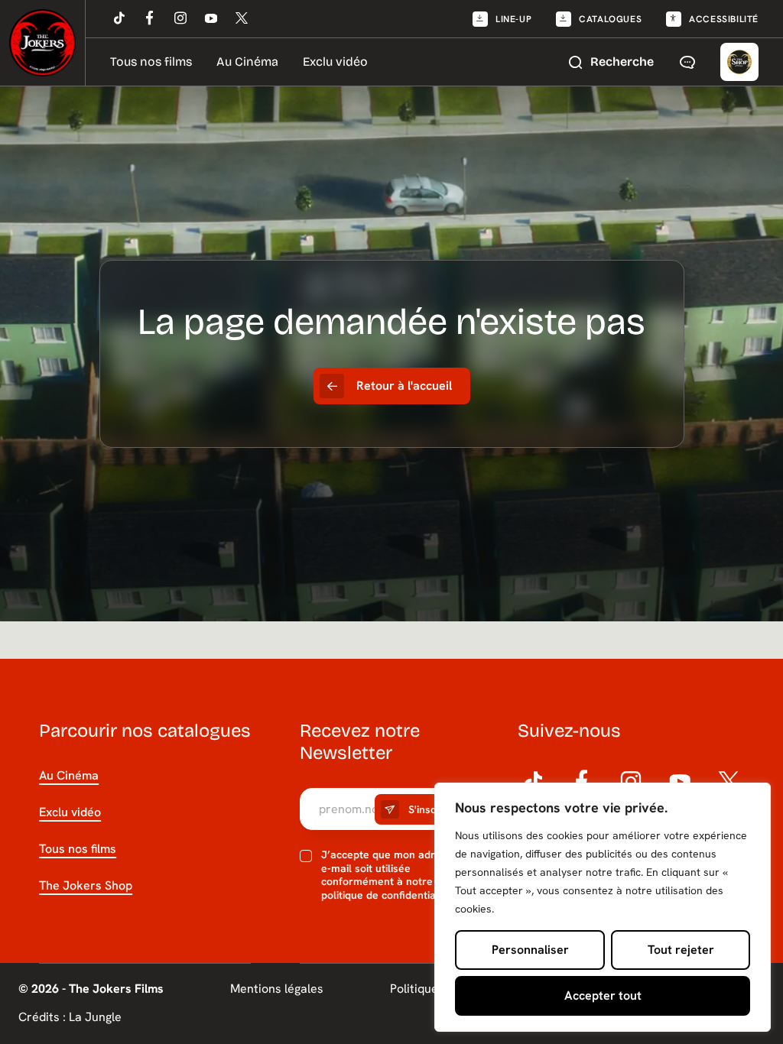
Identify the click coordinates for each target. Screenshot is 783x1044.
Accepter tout (603, 995)
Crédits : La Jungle (70, 1017)
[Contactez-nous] (687, 62)
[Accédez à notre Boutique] (739, 62)
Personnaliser (530, 950)
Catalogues (610, 19)
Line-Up (513, 19)
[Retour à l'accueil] (43, 43)
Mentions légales (276, 989)
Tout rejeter (681, 950)
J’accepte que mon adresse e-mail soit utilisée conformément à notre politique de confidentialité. (389, 875)
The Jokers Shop (85, 885)
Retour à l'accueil (404, 386)
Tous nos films (151, 61)
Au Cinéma (247, 61)
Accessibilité (724, 19)
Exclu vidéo (335, 61)
